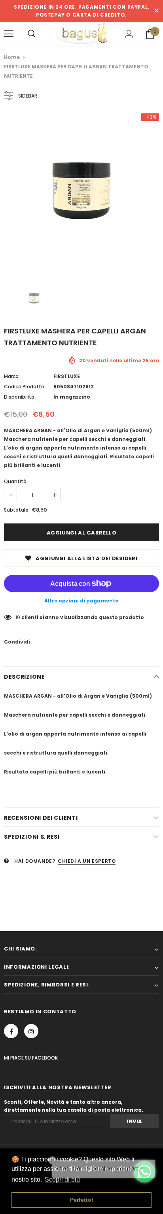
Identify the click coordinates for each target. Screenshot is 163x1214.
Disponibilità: (20, 396)
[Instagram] (31, 1031)
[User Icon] (129, 34)
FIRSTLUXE (66, 376)
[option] (81, 190)
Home (12, 57)
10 (17, 617)
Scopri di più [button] (62, 1179)
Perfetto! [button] (81, 1200)
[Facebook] (11, 1031)
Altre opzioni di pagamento (81, 600)
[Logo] (81, 34)
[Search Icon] (32, 34)
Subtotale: (17, 509)
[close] (156, 11)
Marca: (12, 376)
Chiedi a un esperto (87, 861)
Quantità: (16, 481)
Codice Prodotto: (24, 386)
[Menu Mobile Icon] (8, 34)
